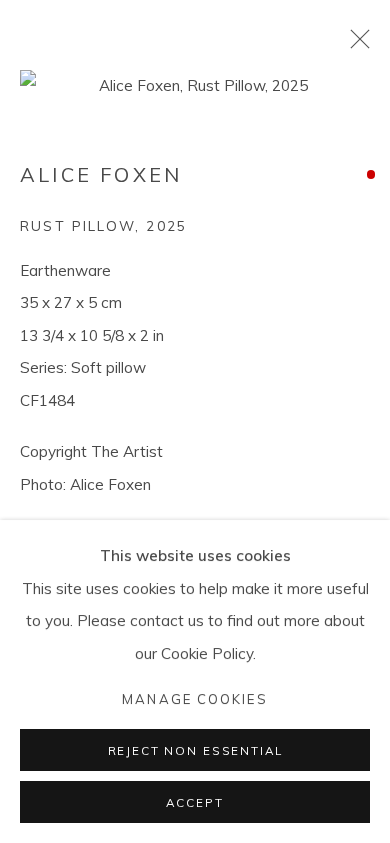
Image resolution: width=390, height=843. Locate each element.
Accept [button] (194, 802)
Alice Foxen (101, 174)
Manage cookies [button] (194, 699)
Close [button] (355, 45)
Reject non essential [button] (195, 750)
